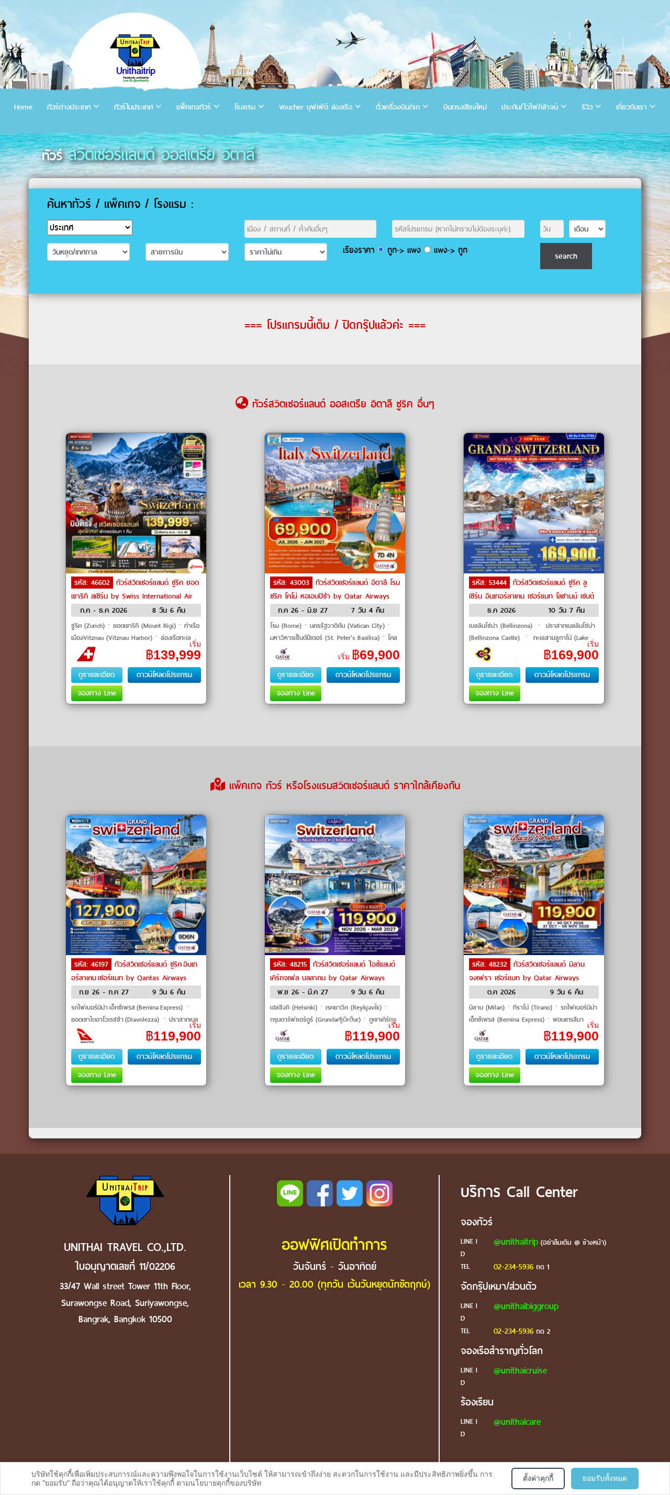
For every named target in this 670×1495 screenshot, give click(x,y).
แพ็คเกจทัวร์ (193, 107)
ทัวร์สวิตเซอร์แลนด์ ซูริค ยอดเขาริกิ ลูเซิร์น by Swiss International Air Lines (135, 596)
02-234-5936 (513, 1266)
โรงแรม (244, 107)
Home (23, 107)
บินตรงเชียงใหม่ (465, 107)
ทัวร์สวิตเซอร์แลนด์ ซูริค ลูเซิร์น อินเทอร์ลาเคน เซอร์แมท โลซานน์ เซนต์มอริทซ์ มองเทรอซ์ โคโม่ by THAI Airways (531, 596)
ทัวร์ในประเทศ (133, 107)
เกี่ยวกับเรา (631, 107)
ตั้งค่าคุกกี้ (538, 1478)
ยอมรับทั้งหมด (605, 1478)
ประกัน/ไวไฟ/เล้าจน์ (529, 107)
